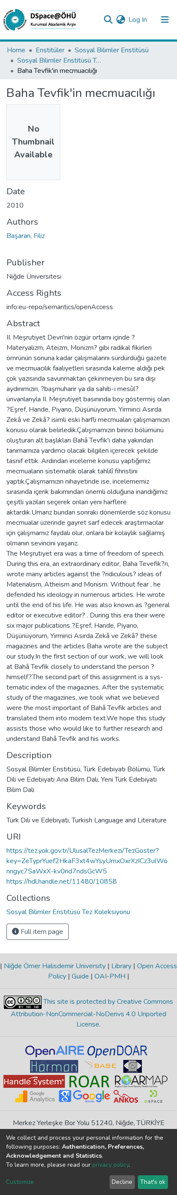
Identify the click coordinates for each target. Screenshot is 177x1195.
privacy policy (110, 1165)
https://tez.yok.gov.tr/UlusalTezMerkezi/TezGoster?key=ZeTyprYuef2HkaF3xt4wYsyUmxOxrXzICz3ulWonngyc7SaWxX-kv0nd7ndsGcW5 (87, 861)
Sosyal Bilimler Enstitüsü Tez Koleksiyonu (60, 60)
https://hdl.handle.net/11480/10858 (61, 881)
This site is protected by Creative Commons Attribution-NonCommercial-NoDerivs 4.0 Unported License (92, 1013)
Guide (80, 976)
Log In (138, 19)
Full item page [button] (41, 931)
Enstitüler (50, 50)
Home (16, 50)
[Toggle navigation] (165, 19)
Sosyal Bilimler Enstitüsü (112, 50)
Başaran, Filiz (25, 236)
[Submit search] (108, 20)
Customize (20, 1182)
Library (121, 966)
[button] (120, 20)
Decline (122, 1182)
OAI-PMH (110, 976)
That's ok (152, 1182)
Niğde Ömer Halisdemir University (54, 966)
